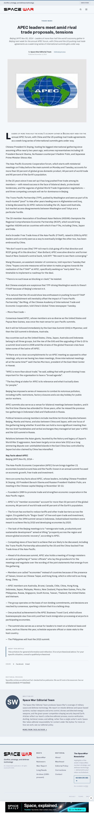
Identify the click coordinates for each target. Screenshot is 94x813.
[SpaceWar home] (19, 9)
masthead (26, 683)
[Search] (81, 9)
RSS (86, 786)
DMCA (88, 796)
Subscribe (85, 3)
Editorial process (60, 52)
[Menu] (86, 9)
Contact (58, 774)
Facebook (19, 664)
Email (27, 664)
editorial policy (47, 725)
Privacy (72, 796)
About (58, 757)
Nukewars (41, 762)
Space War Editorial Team (41, 52)
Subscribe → (82, 779)
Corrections (60, 770)
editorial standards (12, 683)
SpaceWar (41, 757)
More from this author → (35, 729)
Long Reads (41, 770)
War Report (41, 766)
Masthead (59, 762)
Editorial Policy (61, 766)
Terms (80, 796)
